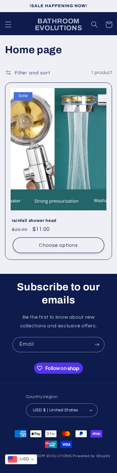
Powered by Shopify (91, 456)
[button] (8, 24)
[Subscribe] (97, 344)
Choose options (58, 245)
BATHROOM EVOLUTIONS (47, 456)
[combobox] (21, 459)
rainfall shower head (34, 220)
